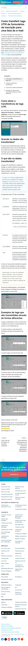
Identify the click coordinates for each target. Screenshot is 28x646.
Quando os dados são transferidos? (11, 83)
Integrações (18, 585)
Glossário (3, 594)
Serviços (4, 546)
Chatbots (4, 512)
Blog (2, 596)
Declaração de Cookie (6, 630)
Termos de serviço (5, 624)
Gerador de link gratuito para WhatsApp (19, 516)
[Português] (22, 2)
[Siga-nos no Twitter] (5, 639)
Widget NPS (18, 553)
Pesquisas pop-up (19, 551)
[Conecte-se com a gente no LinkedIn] (12, 639)
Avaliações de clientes (6, 579)
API (16, 587)
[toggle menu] (26, 2)
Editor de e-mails (5, 491)
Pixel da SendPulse (20, 548)
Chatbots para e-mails (6, 529)
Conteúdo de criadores (21, 509)
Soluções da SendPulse (10, 502)
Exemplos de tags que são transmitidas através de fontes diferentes (13, 92)
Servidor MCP (18, 590)
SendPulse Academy (6, 585)
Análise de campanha (6, 499)
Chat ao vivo (18, 556)
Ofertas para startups (20, 608)
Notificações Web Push (7, 568)
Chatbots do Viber (19, 527)
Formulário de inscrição (7, 494)
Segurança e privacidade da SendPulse (11, 628)
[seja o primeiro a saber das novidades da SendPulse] (15, 639)
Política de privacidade (7, 626)
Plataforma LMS (5, 551)
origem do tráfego (9, 177)
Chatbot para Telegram (21, 533)
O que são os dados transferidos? (14, 87)
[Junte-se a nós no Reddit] (22, 639)
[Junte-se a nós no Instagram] (19, 639)
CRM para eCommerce (6, 556)
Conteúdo (7, 76)
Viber (2, 566)
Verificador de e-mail (20, 490)
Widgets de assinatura (21, 536)
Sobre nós (5, 574)
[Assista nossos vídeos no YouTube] (9, 639)
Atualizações (18, 576)
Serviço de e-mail (5, 486)
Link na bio (4, 561)
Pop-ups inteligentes (6, 571)
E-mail (3, 484)
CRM (2, 553)
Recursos (4, 582)
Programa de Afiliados (6, 607)
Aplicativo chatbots (20, 538)
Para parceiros (6, 599)
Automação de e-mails (6, 496)
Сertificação (4, 604)
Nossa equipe (4, 576)
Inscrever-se (16, 2)
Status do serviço (5, 591)
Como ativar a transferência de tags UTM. (13, 79)
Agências (3, 602)
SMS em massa (5, 563)
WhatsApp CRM (19, 524)
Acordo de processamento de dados (10, 632)
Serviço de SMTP (5, 489)
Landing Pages (5, 558)
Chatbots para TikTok (6, 523)
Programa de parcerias (21, 602)
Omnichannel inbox (20, 558)
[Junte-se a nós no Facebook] (2, 639)
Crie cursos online (5, 548)
